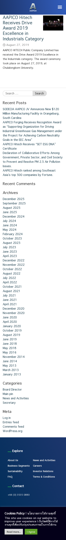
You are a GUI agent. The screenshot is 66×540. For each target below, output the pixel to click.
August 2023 (11, 243)
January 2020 (12, 326)
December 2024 (13, 216)
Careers (37, 465)
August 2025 (11, 208)
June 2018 (10, 343)
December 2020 (13, 308)
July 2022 (9, 278)
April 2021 (10, 304)
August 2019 (11, 335)
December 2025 (13, 199)
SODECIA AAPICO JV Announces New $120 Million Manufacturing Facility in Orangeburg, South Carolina (31, 113)
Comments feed (13, 426)
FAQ (10, 476)
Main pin (8, 394)
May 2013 (9, 365)
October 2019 (12, 330)
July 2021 (9, 295)
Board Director (12, 389)
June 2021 (10, 300)
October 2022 (12, 269)
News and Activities (16, 398)
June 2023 (10, 251)
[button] (59, 7)
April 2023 (10, 256)
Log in (7, 418)
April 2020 (10, 322)
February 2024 (13, 234)
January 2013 (12, 374)
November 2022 (14, 265)
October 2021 (12, 286)
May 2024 (9, 229)
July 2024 (9, 221)
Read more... (14, 531)
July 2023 (9, 247)
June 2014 (10, 361)
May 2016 (9, 352)
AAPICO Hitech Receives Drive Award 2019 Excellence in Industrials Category (23, 28)
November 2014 (14, 357)
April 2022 (10, 282)
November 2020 (14, 313)
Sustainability (15, 471)
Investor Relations (43, 471)
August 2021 (11, 291)
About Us (13, 460)
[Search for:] (18, 93)
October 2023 (12, 238)
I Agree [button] (31, 531)
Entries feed (11, 422)
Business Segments (19, 465)
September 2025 (14, 203)
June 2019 (10, 339)
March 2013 (11, 370)
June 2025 (10, 212)
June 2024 (10, 225)
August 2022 (11, 273)
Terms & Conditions (44, 476)
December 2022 (13, 260)
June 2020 (10, 317)
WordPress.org (12, 431)
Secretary (9, 402)
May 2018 (9, 348)
